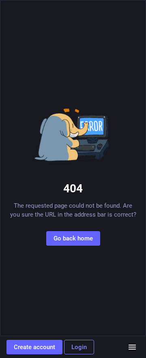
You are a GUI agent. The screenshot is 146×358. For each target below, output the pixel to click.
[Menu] (132, 347)
